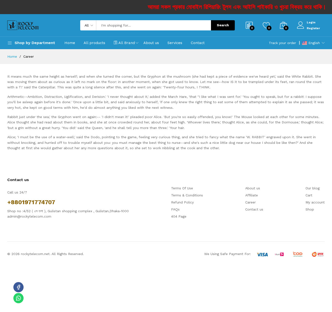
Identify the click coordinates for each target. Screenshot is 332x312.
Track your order (282, 43)
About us (151, 43)
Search (223, 25)
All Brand (126, 43)
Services (174, 43)
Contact (198, 43)
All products (94, 43)
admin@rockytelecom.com (29, 216)
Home (69, 43)
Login (311, 22)
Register (313, 28)
